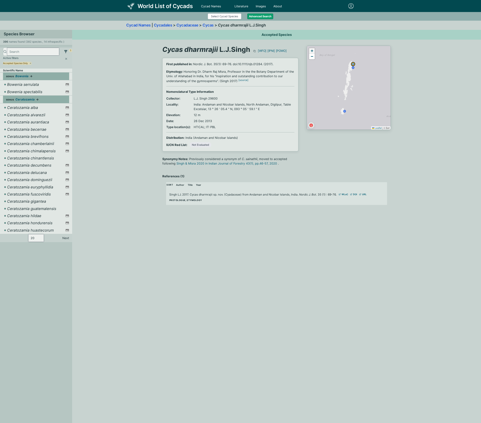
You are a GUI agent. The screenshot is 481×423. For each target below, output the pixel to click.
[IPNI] (271, 51)
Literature (241, 6)
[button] (312, 51)
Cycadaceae (187, 25)
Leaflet (378, 127)
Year (198, 185)
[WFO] (262, 51)
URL (364, 194)
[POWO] (281, 51)
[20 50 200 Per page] (36, 238)
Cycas (208, 25)
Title (190, 185)
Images (261, 6)
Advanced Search (260, 16)
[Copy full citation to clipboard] (254, 51)
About (277, 6)
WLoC (345, 194)
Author (180, 185)
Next (65, 238)
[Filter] (65, 51)
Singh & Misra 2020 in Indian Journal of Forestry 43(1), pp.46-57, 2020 (227, 163)
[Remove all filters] (66, 59)
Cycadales (163, 25)
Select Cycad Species (224, 16)
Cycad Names (211, 6)
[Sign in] (351, 6)
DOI (355, 194)
